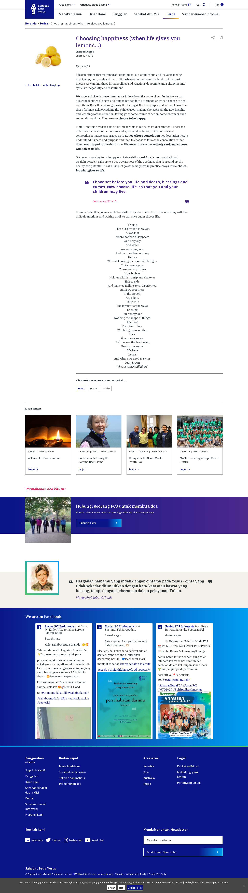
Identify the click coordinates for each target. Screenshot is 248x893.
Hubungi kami (87, 523)
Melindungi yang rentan (187, 774)
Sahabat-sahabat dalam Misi (36, 790)
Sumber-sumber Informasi (201, 14)
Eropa (81, 388)
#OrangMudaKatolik (177, 679)
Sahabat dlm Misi (147, 14)
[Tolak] (243, 885)
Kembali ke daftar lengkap (44, 85)
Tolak (121, 887)
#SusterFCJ (189, 685)
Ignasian (94, 388)
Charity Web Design (157, 874)
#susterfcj (43, 702)
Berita (170, 14)
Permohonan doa (70, 784)
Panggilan (120, 14)
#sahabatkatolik (78, 692)
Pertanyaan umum (189, 783)
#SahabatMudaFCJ (170, 685)
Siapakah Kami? (70, 14)
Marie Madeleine (69, 766)
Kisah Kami (97, 14)
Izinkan (111, 887)
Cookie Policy (135, 887)
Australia (149, 778)
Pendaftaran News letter (161, 852)
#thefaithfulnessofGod (122, 669)
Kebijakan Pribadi (188, 766)
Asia (146, 772)
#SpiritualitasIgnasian (74, 698)
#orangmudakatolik (54, 692)
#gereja (102, 669)
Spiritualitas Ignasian (72, 772)
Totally (143, 874)
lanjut (31, 469)
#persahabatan (129, 664)
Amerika (148, 766)
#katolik (145, 664)
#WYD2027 (165, 689)
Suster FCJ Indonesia (60, 626)
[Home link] (39, 9)
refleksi (106, 388)
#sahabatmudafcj (48, 698)
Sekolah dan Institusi (72, 778)
